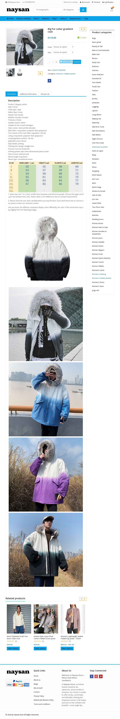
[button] (42, 75)
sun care (95, 199)
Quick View (20, 636)
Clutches (95, 70)
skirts (94, 183)
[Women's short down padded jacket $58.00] (84, 29)
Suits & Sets (96, 195)
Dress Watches (97, 74)
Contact (37, 692)
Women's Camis (98, 270)
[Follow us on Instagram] (96, 676)
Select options (13, 648)
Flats (94, 94)
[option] (24, 47)
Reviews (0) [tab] (45, 94)
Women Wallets (98, 266)
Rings (94, 155)
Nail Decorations (98, 131)
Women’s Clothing (23, 18)
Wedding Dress (97, 219)
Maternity (95, 123)
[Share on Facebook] (49, 80)
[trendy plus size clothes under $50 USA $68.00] (81, 29)
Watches (45, 18)
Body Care (96, 62)
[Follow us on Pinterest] (101, 676)
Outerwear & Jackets (100, 147)
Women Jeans (97, 238)
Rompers (95, 159)
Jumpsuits (95, 102)
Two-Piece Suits (98, 207)
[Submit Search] (83, 9)
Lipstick (95, 110)
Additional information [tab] (28, 94)
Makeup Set (96, 119)
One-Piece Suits (98, 143)
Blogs (36, 684)
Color (50, 47)
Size (49, 52)
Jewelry (94, 98)
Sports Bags (96, 187)
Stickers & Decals (98, 191)
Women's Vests (98, 286)
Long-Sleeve (96, 114)
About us (37, 680)
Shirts (94, 163)
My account (38, 688)
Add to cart (67, 61)
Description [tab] (11, 94)
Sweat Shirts (96, 203)
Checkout (76, 62)
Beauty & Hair (75, 18)
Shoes (36, 18)
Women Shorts (97, 246)
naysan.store (19, 715)
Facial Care (96, 86)
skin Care (95, 179)
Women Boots (97, 223)
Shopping (95, 171)
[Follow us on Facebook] (91, 676)
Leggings (95, 107)
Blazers (95, 58)
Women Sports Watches (101, 258)
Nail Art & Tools (98, 127)
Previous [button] (9, 46)
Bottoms (95, 66)
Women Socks (97, 254)
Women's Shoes (98, 282)
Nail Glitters (96, 135)
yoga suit (95, 290)
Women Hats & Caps (100, 227)
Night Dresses (97, 139)
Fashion (63, 18)
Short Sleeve (96, 175)
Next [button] (40, 46)
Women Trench (98, 262)
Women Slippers (98, 250)
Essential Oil (96, 78)
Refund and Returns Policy (44, 700)
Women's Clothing (99, 274)
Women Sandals (98, 242)
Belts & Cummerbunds (100, 50)
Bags (55, 18)
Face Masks (96, 82)
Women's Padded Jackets (65, 74)
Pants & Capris (97, 151)
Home (11, 18)
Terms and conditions (42, 704)
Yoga (86, 18)
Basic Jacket (96, 42)
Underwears (96, 211)
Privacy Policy (39, 696)
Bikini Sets (96, 54)
